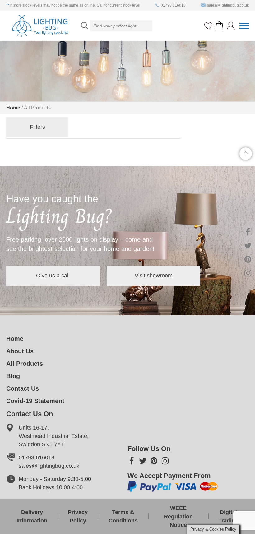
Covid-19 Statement (35, 400)
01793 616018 (173, 5)
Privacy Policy (78, 516)
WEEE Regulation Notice (178, 516)
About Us (20, 351)
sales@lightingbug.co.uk (228, 5)
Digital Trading (228, 516)
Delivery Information (31, 516)
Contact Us (22, 388)
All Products (24, 363)
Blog (13, 376)
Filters (37, 127)
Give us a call (53, 275)
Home (13, 107)
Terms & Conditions (123, 516)
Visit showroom (154, 275)
